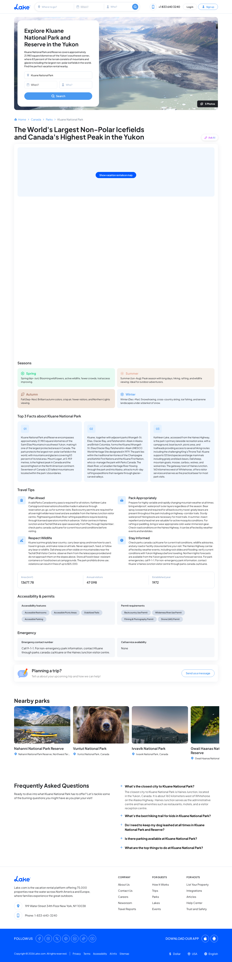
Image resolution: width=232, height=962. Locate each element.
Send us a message (198, 673)
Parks (49, 119)
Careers (123, 897)
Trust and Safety (196, 909)
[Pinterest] (66, 938)
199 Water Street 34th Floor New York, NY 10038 (55, 906)
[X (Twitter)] (57, 938)
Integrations (194, 891)
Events (156, 909)
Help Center (194, 903)
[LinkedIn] (74, 938)
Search (60, 96)
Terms (87, 953)
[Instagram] (48, 938)
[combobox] (54, 7)
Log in (190, 6)
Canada (36, 119)
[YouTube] (92, 938)
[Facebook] (39, 938)
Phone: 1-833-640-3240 (41, 915)
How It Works (160, 884)
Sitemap (124, 953)
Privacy (77, 953)
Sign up (210, 6)
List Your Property (197, 884)
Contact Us (125, 891)
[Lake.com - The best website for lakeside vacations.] (22, 6)
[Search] (135, 7)
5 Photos (210, 103)
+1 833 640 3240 (169, 6)
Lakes (156, 903)
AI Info (113, 953)
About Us (124, 884)
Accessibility (100, 953)
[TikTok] (83, 938)
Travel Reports (127, 909)
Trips (155, 891)
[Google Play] (214, 938)
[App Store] (205, 938)
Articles (191, 897)
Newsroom (125, 903)
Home (22, 119)
